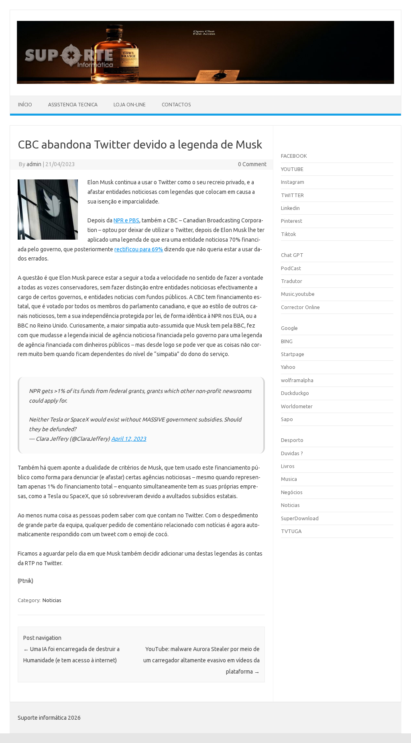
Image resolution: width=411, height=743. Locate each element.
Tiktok (288, 234)
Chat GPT (292, 255)
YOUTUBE (292, 169)
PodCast (291, 268)
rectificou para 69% (138, 249)
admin (33, 164)
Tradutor (291, 281)
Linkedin (290, 208)
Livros (288, 466)
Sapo (287, 419)
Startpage (292, 354)
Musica (289, 479)
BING (287, 341)
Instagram (292, 182)
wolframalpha (297, 380)
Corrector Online (300, 307)
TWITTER (292, 195)
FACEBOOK (294, 156)
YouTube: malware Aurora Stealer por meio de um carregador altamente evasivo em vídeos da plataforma (201, 660)
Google (289, 328)
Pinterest (291, 221)
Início (25, 104)
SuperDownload (300, 518)
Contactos (176, 104)
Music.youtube (298, 294)
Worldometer (297, 406)
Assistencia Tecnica (73, 104)
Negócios (292, 492)
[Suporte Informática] (205, 82)
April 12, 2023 (128, 439)
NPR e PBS (126, 220)
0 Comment (252, 164)
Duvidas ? (292, 453)
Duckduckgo (295, 393)
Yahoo (288, 367)
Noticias (52, 600)
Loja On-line (130, 104)
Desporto (292, 440)
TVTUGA (291, 531)
